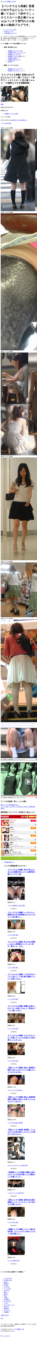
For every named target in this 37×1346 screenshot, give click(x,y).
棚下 (6, 1294)
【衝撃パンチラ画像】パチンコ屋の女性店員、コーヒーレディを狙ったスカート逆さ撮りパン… (21, 1231)
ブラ (6, 1303)
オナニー (7, 1310)
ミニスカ (20, 1165)
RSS (2, 1318)
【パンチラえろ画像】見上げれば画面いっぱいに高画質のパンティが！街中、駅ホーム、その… (21, 944)
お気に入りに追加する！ (20, 120)
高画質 (21, 1123)
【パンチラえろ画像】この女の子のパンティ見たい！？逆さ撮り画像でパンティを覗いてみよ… (21, 976)
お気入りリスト (9, 31)
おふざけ (7, 1301)
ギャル (10, 1090)
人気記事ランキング (10, 33)
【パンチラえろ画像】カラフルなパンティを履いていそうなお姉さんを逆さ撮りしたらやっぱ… (21, 1038)
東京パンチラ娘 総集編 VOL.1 (10, 805)
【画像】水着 (12, 58)
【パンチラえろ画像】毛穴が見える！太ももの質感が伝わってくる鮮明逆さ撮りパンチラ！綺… (21, 872)
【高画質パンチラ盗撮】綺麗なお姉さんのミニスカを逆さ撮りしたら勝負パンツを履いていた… (21, 1174)
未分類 (10, 61)
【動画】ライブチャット (15, 70)
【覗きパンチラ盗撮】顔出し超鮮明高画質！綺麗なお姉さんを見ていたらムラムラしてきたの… (21, 1099)
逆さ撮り (9, 123)
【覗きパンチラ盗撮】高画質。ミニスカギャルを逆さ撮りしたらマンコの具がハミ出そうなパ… (21, 1132)
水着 (6, 1297)
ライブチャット (9, 1305)
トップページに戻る (10, 29)
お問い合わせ (5, 1315)
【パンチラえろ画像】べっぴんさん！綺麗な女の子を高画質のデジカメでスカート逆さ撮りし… (21, 914)
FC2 (6, 1285)
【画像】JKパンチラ (14, 51)
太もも (18, 905)
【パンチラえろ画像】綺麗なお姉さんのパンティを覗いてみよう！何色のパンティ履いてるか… (21, 1008)
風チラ (6, 1306)
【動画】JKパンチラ (14, 69)
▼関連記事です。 (9, 862)
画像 (2, 104)
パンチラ (3, 123)
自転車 (7, 1299)
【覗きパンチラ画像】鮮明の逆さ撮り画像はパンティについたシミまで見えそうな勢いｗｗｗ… (21, 1202)
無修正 (6, 1308)
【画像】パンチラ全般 (14, 56)
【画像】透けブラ (13, 60)
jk (5, 1282)
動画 (14, 905)
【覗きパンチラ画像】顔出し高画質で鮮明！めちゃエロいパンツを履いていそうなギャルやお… (21, 1070)
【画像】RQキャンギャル (15, 52)
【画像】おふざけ (13, 54)
